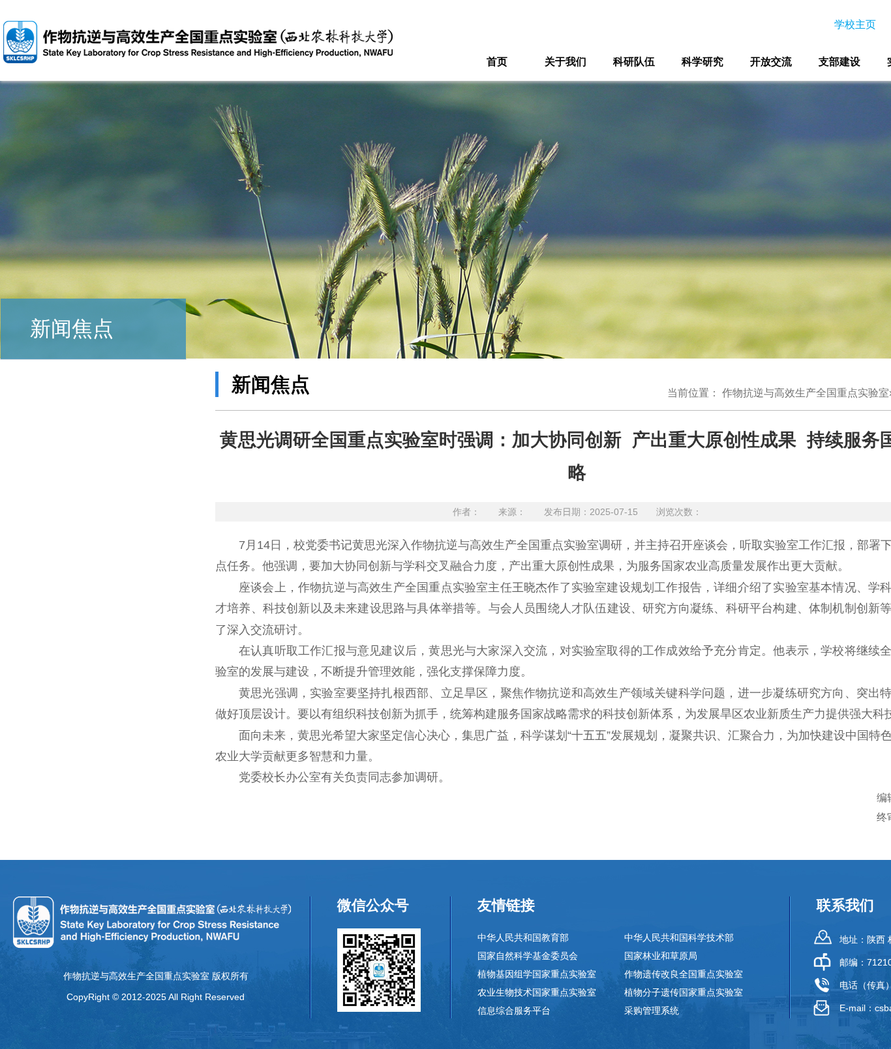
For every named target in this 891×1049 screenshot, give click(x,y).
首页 (497, 61)
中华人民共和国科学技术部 (679, 937)
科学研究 (702, 61)
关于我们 (565, 61)
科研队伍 (634, 61)
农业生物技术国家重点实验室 (536, 992)
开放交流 (771, 61)
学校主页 (855, 24)
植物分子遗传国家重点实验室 (683, 992)
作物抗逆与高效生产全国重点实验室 (805, 392)
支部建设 (839, 61)
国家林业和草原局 (660, 956)
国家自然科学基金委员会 (527, 956)
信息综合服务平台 (514, 1010)
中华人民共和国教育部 (523, 937)
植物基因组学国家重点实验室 (536, 974)
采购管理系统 (651, 1010)
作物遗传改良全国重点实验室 (683, 974)
